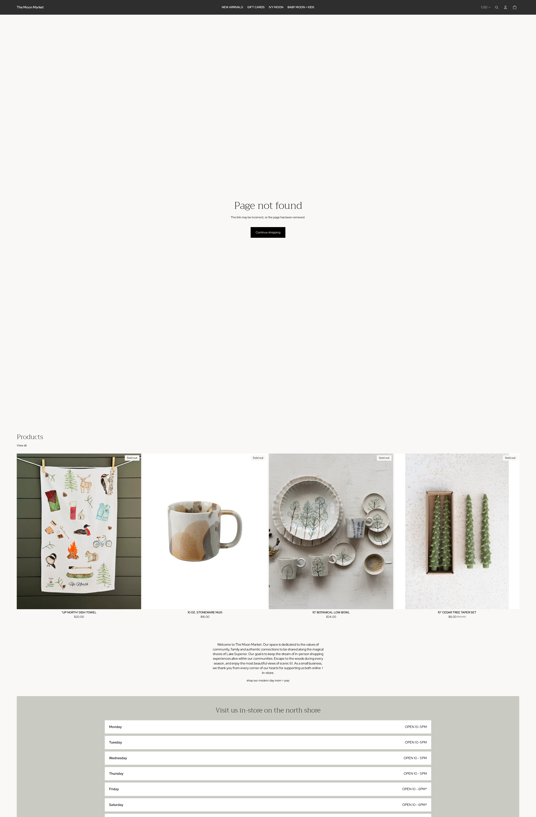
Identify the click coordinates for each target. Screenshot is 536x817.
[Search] (496, 7)
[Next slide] (261, 531)
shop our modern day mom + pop (268, 680)
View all (22, 445)
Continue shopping (268, 232)
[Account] (505, 7)
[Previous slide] (149, 531)
